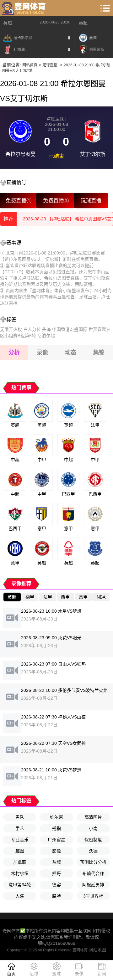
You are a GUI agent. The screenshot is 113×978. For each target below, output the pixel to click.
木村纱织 (20, 873)
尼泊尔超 (46, 335)
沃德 (93, 850)
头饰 (46, 329)
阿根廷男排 (93, 884)
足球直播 (49, 65)
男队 (19, 817)
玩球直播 (91, 200)
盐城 (56, 862)
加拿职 (19, 862)
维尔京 (56, 817)
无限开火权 (11, 329)
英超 (7, 22)
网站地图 (97, 949)
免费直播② (56, 200)
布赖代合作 (93, 873)
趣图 (19, 850)
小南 (93, 828)
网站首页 (29, 65)
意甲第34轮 (19, 884)
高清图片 (93, 817)
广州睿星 (56, 839)
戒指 (56, 828)
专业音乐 (20, 839)
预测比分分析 (93, 862)
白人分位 (32, 329)
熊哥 (56, 873)
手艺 (19, 828)
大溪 (19, 895)
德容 (56, 884)
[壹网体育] (24, 8)
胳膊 (56, 895)
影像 (56, 850)
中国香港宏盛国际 (69, 329)
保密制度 (93, 839)
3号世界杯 (93, 895)
